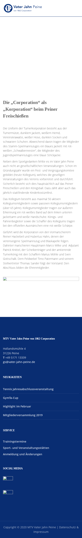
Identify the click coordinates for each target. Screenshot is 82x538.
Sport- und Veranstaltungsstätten (26, 448)
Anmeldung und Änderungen (22, 454)
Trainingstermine (14, 441)
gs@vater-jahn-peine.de (19, 362)
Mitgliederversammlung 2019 (23, 415)
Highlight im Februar (17, 406)
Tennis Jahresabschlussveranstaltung (28, 389)
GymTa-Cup (10, 398)
